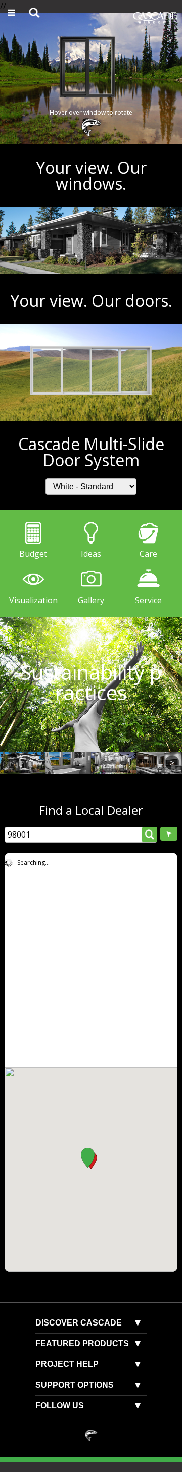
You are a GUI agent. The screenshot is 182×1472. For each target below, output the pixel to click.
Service (148, 600)
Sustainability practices (91, 684)
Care (148, 553)
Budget (33, 553)
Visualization (33, 600)
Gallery (91, 600)
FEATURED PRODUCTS (82, 1343)
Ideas (91, 553)
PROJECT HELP (67, 1364)
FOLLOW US (59, 1405)
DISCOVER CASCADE (78, 1322)
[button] (88, 1158)
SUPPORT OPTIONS (74, 1385)
